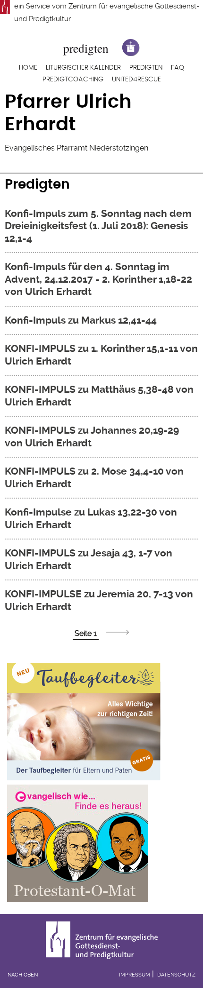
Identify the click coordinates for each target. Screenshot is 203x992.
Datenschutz (176, 975)
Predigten (145, 67)
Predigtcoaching (72, 79)
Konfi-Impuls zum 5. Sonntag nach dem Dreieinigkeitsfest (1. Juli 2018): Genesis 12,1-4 (98, 225)
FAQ (177, 67)
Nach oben (23, 975)
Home (28, 67)
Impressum (134, 975)
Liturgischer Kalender (83, 67)
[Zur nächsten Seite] (117, 632)
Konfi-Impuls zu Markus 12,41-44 (81, 320)
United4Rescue (136, 79)
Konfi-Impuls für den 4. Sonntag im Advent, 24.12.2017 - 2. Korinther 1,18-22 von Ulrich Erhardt (98, 279)
